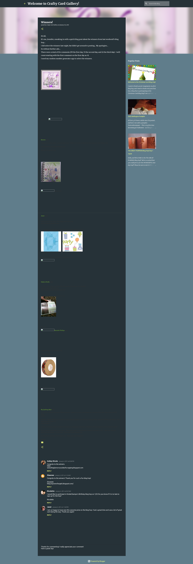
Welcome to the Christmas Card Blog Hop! (142, 82)
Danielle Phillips (59, 330)
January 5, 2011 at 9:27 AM (63, 491)
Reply (49, 471)
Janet (42, 216)
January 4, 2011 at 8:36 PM (66, 461)
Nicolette (50, 491)
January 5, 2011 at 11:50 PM (60, 507)
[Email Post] (42, 443)
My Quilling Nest (46, 409)
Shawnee (50, 475)
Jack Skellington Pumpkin (136, 116)
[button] (42, 29)
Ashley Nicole (52, 461)
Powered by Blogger (97, 561)
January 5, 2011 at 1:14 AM (62, 475)
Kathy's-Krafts (45, 282)
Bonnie (43, 140)
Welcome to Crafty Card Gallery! (53, 4)
